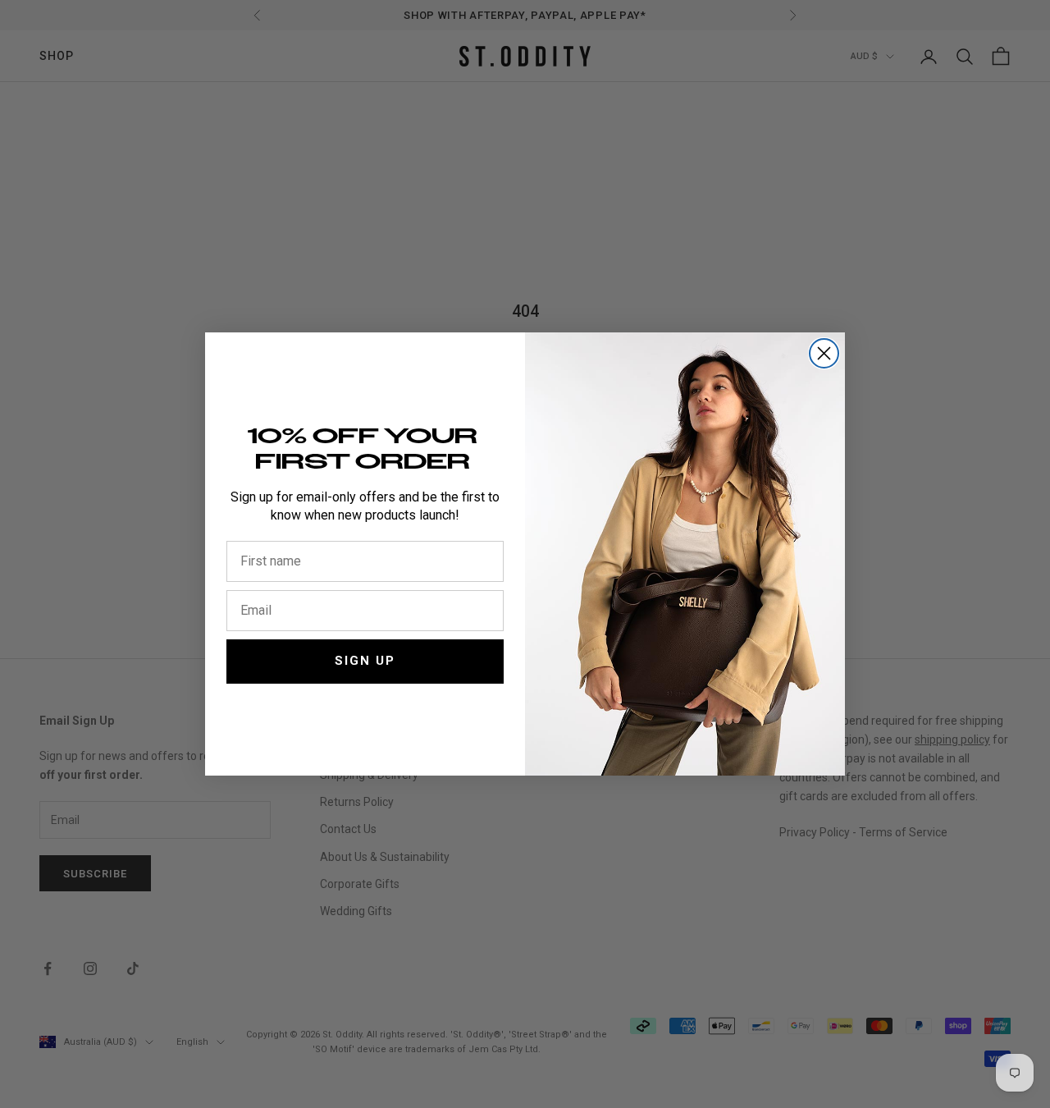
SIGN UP (365, 660)
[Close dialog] (824, 353)
